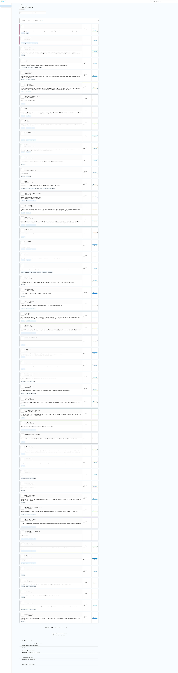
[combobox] (163, 1)
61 (70, 627)
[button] (26, 12)
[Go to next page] (72, 627)
